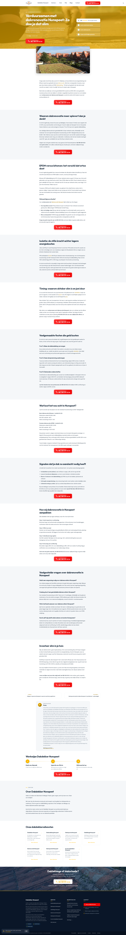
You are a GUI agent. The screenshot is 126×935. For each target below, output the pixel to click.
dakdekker (76, 351)
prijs (67, 297)
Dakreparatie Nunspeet (55, 916)
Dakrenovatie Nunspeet (34, 12)
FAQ (66, 3)
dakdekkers (77, 292)
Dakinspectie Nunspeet (55, 906)
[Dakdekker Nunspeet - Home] (29, 3)
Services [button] (53, 3)
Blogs (71, 3)
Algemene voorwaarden (82, 933)
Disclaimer (94, 933)
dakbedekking (59, 85)
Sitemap (98, 933)
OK (26, 931)
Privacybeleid (73, 933)
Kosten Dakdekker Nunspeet (57, 919)
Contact (77, 3)
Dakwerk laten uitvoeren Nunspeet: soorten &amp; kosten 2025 (72, 905)
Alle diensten (53, 922)
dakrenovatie (61, 83)
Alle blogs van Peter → (48, 748)
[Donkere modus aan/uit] (123, 3)
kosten (50, 256)
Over (60, 3)
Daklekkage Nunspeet (55, 909)
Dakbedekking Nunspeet (56, 903)
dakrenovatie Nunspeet (58, 202)
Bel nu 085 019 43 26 (91, 904)
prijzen (60, 295)
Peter (30, 36)
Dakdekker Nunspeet (43, 3)
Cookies (89, 933)
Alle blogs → (70, 920)
